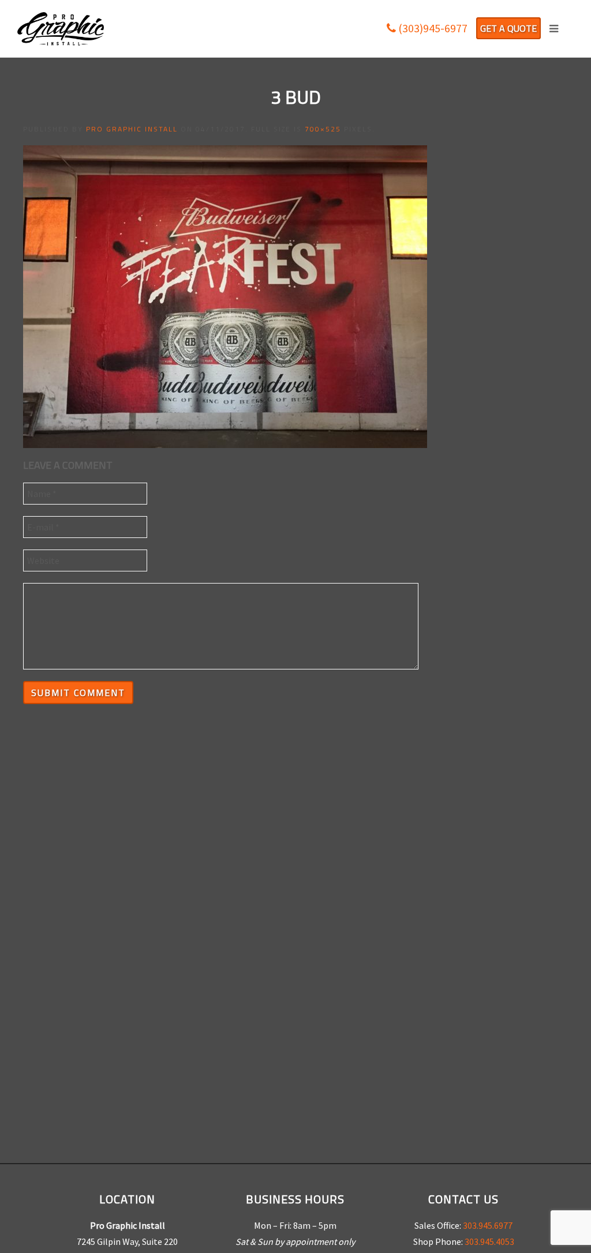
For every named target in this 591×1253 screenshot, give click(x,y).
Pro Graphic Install (132, 128)
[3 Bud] (225, 295)
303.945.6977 (488, 1225)
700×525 (323, 128)
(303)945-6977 (431, 28)
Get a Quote (508, 28)
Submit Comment (78, 692)
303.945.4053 (489, 1241)
